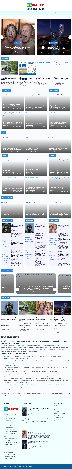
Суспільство (18, 42)
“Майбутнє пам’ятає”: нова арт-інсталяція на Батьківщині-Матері (18, 48)
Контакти (10, 1)
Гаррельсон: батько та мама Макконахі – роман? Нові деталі (59, 171)
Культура (60, 13)
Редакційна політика (59, 413)
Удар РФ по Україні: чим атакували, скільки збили (61, 77)
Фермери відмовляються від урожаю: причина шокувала (35, 213)
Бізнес (40, 13)
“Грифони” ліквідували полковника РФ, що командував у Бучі (63, 253)
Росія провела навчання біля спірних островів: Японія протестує (11, 106)
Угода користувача (59, 419)
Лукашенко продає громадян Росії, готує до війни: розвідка (12, 189)
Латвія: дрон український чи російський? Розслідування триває (9, 78)
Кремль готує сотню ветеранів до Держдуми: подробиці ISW (35, 106)
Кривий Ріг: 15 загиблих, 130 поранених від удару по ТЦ (40, 239)
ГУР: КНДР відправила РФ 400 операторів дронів (12, 171)
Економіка (22, 13)
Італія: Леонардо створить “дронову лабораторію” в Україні (58, 124)
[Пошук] (67, 13)
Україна (6, 13)
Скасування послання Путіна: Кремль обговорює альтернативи (35, 189)
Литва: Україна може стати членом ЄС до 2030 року (44, 77)
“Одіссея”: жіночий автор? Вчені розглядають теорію (40, 225)
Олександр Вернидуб (7, 84)
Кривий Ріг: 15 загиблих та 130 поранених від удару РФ (17, 242)
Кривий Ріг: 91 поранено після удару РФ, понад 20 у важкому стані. (17, 256)
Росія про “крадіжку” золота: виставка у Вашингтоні (58, 148)
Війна (34, 13)
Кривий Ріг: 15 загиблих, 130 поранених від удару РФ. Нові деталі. (58, 189)
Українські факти (36, 9)
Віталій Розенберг (50, 51)
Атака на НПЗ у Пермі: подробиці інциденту (33, 148)
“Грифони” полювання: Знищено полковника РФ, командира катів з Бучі (17, 226)
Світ (29, 13)
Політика (14, 13)
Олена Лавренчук (14, 51)
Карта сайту (57, 421)
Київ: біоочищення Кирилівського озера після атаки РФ (34, 171)
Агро (45, 13)
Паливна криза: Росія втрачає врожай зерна (11, 213)
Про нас (5, 1)
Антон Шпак (15, 230)
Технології (52, 13)
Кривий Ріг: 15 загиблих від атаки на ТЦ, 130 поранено (64, 240)
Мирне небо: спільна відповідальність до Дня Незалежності (25, 78)
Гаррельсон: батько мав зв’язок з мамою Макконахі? (63, 225)
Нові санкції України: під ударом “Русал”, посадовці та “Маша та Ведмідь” (12, 124)
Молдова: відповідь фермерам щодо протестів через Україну (59, 213)
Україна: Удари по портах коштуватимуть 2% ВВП (54, 48)
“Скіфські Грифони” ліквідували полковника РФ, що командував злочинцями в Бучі (40, 253)
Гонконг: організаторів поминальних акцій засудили (11, 148)
